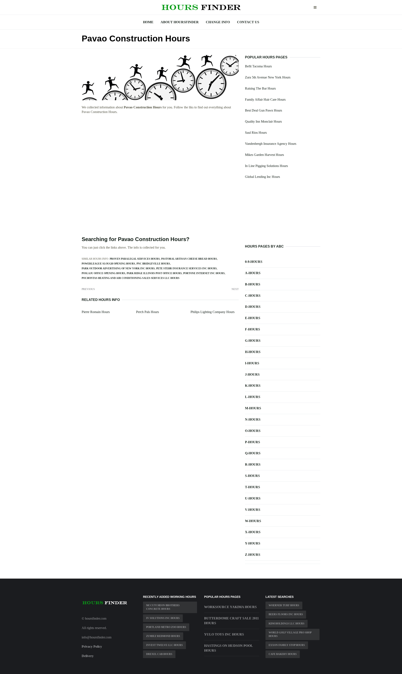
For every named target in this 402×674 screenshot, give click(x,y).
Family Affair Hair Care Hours (265, 99)
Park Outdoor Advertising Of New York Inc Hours (118, 268)
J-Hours (252, 374)
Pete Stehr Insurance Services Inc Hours (186, 268)
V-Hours (252, 509)
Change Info (218, 22)
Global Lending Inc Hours (262, 176)
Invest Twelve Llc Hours (164, 645)
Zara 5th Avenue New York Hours (267, 77)
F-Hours (252, 329)
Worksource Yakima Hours (230, 607)
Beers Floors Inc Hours (286, 614)
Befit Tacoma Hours (258, 66)
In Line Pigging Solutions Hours (266, 166)
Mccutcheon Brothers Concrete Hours (163, 607)
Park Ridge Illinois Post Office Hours (154, 273)
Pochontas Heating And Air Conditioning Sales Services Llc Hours (130, 278)
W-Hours (253, 521)
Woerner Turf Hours (284, 605)
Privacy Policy (92, 646)
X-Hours (252, 532)
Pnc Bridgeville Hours (153, 263)
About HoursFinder (180, 22)
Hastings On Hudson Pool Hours (228, 648)
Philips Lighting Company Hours (212, 312)
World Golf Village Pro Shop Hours (290, 634)
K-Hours (252, 385)
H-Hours (252, 352)
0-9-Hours (253, 261)
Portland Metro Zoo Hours (166, 627)
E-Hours (252, 318)
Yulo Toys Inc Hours (224, 634)
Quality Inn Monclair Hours (263, 121)
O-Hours (252, 431)
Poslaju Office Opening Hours (103, 273)
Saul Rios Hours (256, 132)
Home (148, 22)
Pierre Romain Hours (96, 312)
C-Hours (252, 295)
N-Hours (252, 419)
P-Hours (252, 442)
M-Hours (253, 408)
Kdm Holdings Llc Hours (286, 623)
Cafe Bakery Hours (283, 654)
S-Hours (252, 476)
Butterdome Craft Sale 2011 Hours (231, 620)
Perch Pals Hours (147, 312)
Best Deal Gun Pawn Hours (263, 110)
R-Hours (252, 464)
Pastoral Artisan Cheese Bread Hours (189, 258)
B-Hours (252, 284)
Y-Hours (252, 543)
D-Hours (252, 306)
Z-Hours (252, 554)
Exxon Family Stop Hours (287, 645)
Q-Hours (252, 453)
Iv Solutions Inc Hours (163, 618)
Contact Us (248, 22)
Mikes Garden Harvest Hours (264, 155)
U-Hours (252, 498)
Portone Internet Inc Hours (204, 273)
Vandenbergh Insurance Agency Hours (270, 143)
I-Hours (252, 363)
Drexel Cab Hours (159, 654)
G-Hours (252, 340)
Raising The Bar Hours (260, 88)
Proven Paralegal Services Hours (135, 258)
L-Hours (252, 397)
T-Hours (252, 487)
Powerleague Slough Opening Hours (108, 263)
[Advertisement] (160, 148)
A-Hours (252, 273)
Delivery (88, 656)
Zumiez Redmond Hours (163, 636)
